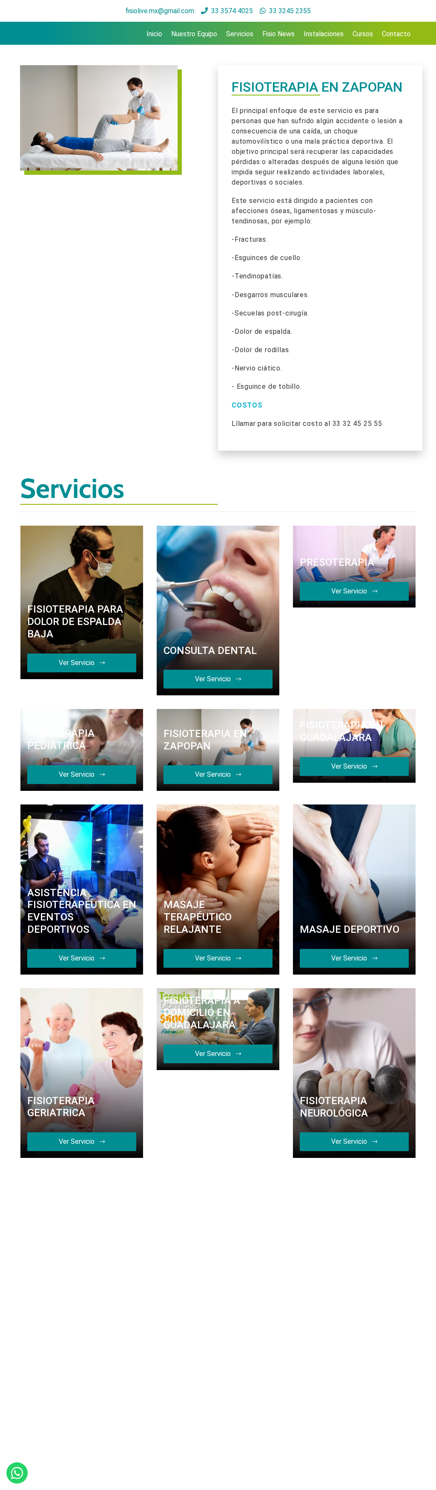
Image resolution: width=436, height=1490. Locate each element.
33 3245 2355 (290, 11)
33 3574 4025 (232, 11)
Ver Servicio (77, 663)
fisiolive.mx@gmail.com (159, 11)
